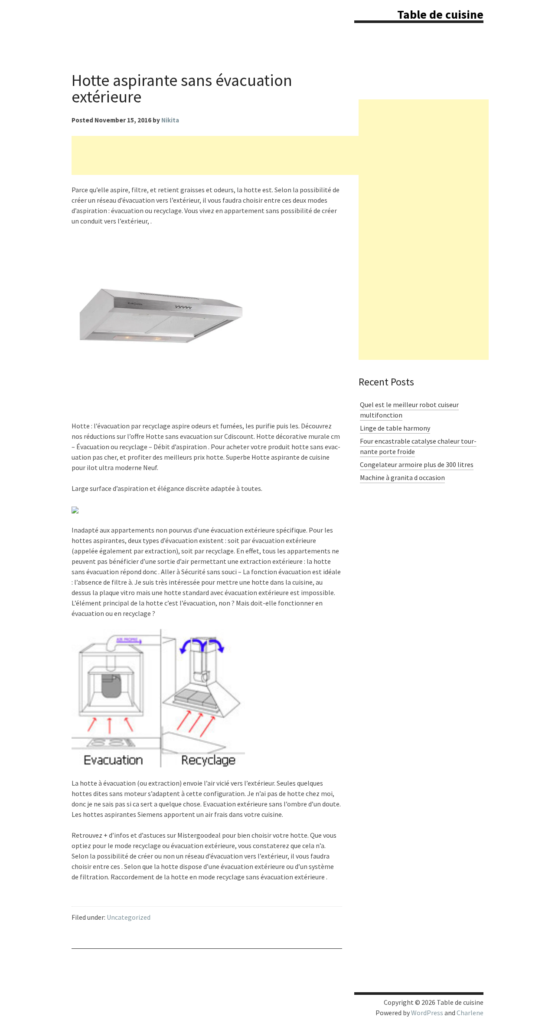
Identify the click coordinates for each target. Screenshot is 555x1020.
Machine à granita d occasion (402, 477)
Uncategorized (128, 917)
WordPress (427, 1012)
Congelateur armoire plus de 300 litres (416, 464)
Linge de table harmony (395, 428)
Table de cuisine (440, 14)
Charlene (470, 1012)
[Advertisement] (229, 155)
